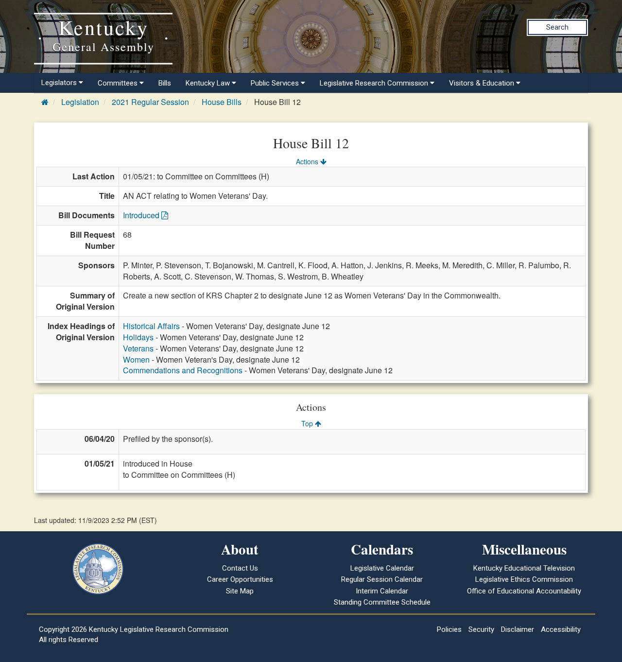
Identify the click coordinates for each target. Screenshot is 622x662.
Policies (449, 629)
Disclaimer (517, 629)
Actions (308, 161)
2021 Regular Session (150, 101)
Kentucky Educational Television (524, 568)
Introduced (142, 215)
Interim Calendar (382, 591)
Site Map (240, 591)
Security (481, 629)
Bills (164, 83)
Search (557, 27)
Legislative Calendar (382, 568)
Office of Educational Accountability (524, 591)
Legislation (80, 101)
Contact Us (240, 568)
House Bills (222, 101)
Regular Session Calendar (382, 579)
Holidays (138, 337)
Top (308, 423)
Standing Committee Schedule (382, 602)
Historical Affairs (151, 325)
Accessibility (561, 629)
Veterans (138, 348)
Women (136, 359)
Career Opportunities (240, 579)
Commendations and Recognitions (182, 370)
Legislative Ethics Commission (524, 579)
